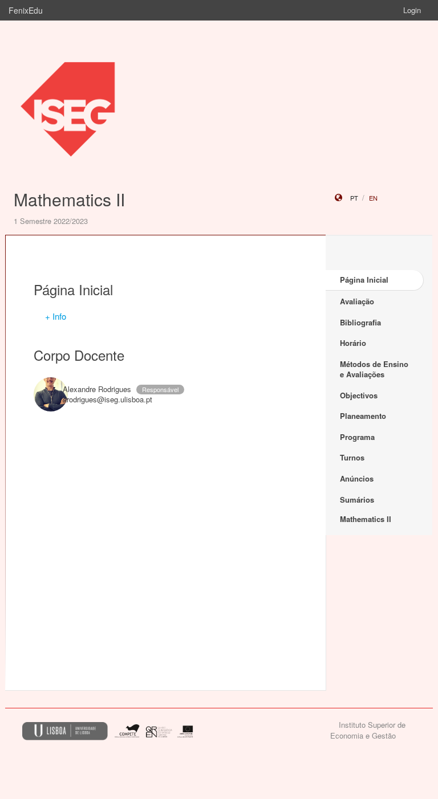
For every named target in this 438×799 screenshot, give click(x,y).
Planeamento (363, 415)
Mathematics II (69, 199)
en (373, 197)
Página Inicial (364, 279)
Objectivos (359, 395)
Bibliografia (360, 322)
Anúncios (357, 478)
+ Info (55, 316)
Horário (353, 342)
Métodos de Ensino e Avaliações (374, 369)
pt (354, 197)
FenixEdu (26, 10)
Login (412, 10)
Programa (357, 436)
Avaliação (357, 301)
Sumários (357, 499)
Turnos (352, 457)
